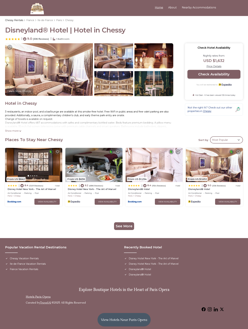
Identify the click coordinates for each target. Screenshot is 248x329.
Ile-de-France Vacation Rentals (28, 263)
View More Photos (20, 91)
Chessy (69, 20)
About (172, 7)
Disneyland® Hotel (139, 189)
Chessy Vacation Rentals (24, 258)
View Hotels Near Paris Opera (124, 320)
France (30, 20)
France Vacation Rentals (24, 269)
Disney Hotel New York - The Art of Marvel (32, 189)
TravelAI (45, 302)
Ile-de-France (45, 20)
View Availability (47, 202)
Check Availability (214, 74)
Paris (59, 20)
